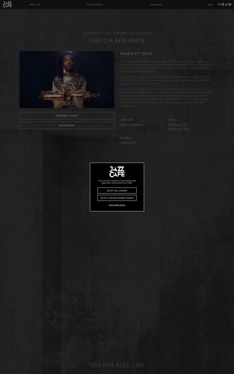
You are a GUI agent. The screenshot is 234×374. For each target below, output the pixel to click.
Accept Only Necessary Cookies (117, 198)
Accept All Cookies (117, 190)
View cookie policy (117, 204)
